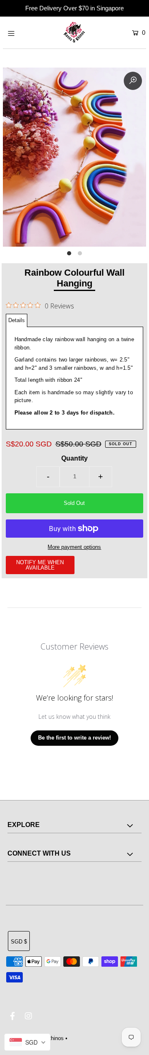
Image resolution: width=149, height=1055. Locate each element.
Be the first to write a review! (74, 738)
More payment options (74, 547)
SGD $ (19, 942)
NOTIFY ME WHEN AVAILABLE (40, 565)
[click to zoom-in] (133, 81)
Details (16, 320)
